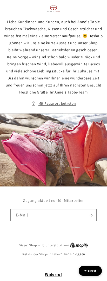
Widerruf (53, 274)
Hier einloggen (74, 254)
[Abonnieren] (90, 215)
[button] (53, 103)
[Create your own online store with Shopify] (79, 245)
